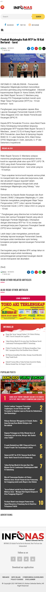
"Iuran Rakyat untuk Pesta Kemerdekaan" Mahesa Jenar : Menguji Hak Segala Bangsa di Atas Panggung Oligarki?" (21, 491)
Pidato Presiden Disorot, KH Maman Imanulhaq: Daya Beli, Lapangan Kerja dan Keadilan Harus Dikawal (23, 349)
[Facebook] (13, 559)
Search (38, 16)
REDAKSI (5, 577)
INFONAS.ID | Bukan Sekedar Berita (28, 583)
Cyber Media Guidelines (33, 577)
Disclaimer (30, 579)
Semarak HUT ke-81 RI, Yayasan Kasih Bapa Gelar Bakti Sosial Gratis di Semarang (20, 456)
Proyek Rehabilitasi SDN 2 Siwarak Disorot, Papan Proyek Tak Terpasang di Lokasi (20, 446)
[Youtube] (32, 559)
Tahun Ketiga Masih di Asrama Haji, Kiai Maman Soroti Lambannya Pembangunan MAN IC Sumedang (24, 342)
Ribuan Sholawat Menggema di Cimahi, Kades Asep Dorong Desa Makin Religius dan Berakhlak (20, 423)
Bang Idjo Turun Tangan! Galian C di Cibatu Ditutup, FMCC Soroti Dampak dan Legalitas (23, 335)
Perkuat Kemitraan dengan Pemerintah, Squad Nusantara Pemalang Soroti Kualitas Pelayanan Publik (20, 503)
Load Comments (23, 298)
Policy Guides (17, 579)
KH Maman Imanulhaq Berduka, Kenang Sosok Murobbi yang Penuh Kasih (24, 356)
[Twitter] (26, 559)
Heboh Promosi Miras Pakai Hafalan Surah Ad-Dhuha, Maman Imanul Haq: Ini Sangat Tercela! (23, 363)
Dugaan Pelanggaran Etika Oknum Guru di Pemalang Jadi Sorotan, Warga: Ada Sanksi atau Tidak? (20, 435)
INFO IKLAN (15, 577)
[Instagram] (19, 559)
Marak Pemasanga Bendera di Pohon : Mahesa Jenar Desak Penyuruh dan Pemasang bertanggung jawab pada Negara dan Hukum (21, 479)
